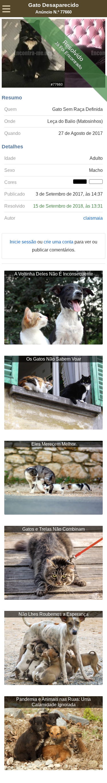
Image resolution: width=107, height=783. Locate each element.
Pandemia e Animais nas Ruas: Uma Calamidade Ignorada (53, 702)
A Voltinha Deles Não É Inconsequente (53, 274)
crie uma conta (59, 241)
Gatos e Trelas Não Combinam (53, 529)
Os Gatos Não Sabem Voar (53, 359)
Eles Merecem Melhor (53, 444)
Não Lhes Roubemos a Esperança (53, 614)
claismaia (93, 218)
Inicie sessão (23, 241)
